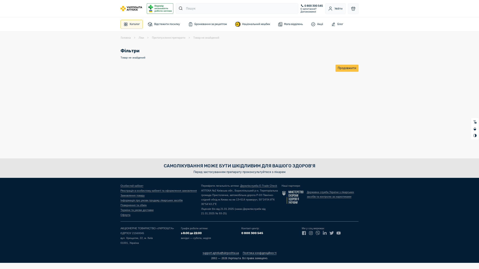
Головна (126, 37)
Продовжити (347, 68)
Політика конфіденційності (260, 253)
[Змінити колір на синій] (475, 128)
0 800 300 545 (313, 5)
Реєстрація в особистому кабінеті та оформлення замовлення (158, 190)
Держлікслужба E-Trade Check (258, 185)
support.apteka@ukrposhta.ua (221, 253)
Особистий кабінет (131, 185)
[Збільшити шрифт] (475, 122)
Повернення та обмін (133, 205)
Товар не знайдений (206, 37)
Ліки (141, 37)
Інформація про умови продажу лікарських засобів (151, 200)
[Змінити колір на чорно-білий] (475, 135)
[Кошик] (353, 8)
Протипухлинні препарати (168, 37)
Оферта (125, 214)
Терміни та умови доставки (137, 209)
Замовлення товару (132, 195)
